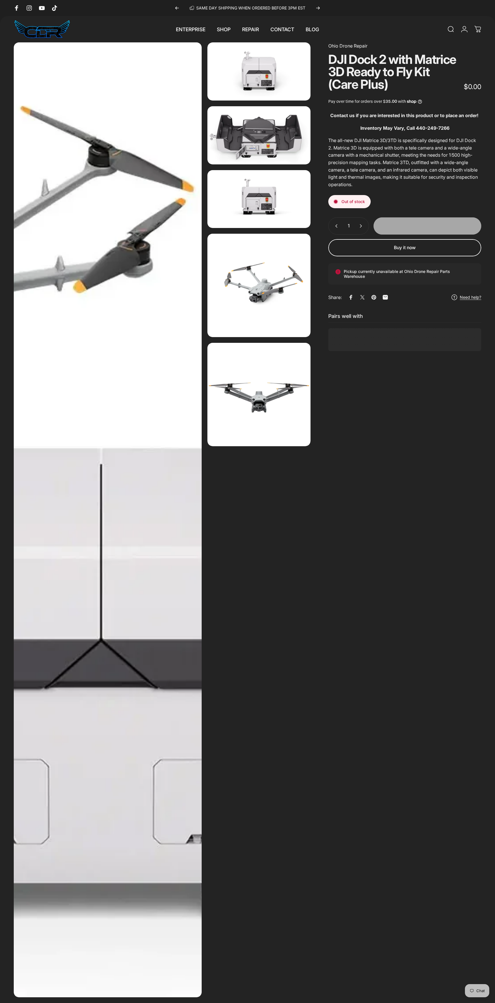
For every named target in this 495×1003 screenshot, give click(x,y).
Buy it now (405, 247)
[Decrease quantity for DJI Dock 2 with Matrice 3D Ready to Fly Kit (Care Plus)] (335, 226)
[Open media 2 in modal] (259, 71)
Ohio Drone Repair (348, 46)
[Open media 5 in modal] (259, 285)
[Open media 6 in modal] (259, 394)
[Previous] (177, 8)
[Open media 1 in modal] (108, 519)
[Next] (318, 8)
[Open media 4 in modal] (259, 199)
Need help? (470, 297)
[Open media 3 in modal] (259, 135)
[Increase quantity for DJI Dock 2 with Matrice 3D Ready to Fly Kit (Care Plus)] (362, 226)
